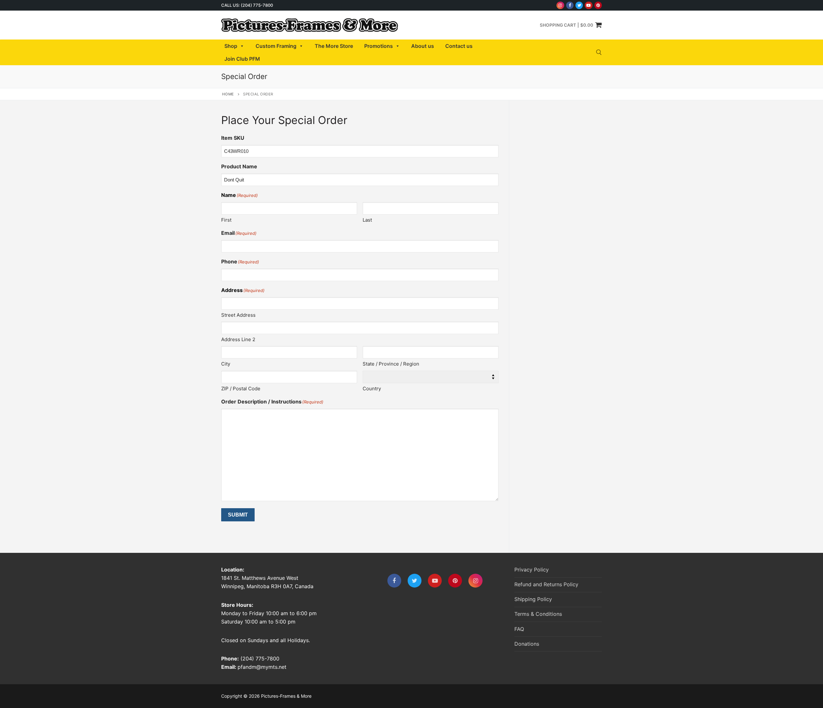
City (225, 364)
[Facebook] (570, 5)
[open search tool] (599, 52)
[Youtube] (588, 5)
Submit (238, 515)
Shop (230, 46)
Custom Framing (276, 46)
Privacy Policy (531, 569)
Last (367, 220)
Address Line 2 (238, 339)
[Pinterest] (598, 5)
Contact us (459, 46)
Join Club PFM (242, 59)
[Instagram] (560, 5)
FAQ (519, 629)
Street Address (238, 315)
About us (422, 46)
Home (228, 94)
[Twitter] (579, 5)
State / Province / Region (391, 364)
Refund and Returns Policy (546, 584)
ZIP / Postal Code (240, 388)
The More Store (334, 46)
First (226, 220)
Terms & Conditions (538, 614)
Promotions (378, 46)
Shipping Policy (533, 599)
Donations (526, 644)
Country (372, 388)
